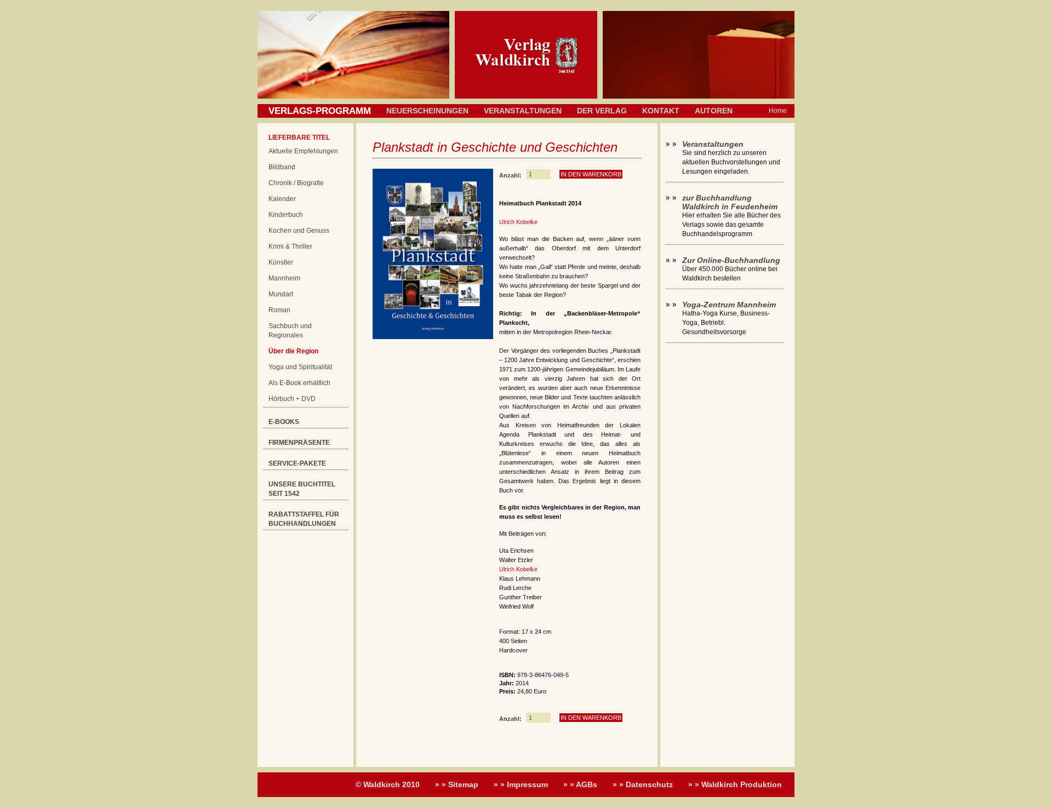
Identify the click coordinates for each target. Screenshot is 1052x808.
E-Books (283, 422)
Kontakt (660, 110)
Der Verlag (602, 110)
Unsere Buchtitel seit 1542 (301, 488)
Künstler (280, 262)
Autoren (714, 110)
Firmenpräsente (299, 442)
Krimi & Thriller (290, 246)
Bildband (281, 167)
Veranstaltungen (523, 110)
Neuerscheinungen (427, 110)
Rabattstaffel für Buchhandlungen (303, 519)
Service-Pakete (297, 463)
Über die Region (293, 351)
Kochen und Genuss (298, 230)
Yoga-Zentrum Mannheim (729, 304)
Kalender (282, 199)
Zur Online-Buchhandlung (731, 260)
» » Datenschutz (643, 784)
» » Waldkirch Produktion (735, 784)
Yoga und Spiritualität (300, 367)
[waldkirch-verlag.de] (526, 96)
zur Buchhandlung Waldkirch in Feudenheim (729, 202)
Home (778, 110)
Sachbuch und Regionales (290, 330)
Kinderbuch (285, 215)
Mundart (280, 294)
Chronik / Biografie (296, 183)
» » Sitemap (456, 784)
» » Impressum (521, 784)
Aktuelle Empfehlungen (303, 151)
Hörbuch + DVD (292, 399)
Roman (279, 310)
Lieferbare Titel (299, 137)
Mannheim (284, 278)
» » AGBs (580, 784)
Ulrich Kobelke (518, 222)
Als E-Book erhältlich (299, 383)
